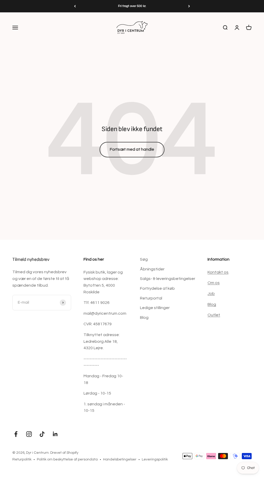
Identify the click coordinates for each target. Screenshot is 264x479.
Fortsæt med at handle (132, 149)
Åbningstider (152, 269)
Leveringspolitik (155, 459)
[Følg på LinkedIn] (55, 434)
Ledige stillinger (155, 308)
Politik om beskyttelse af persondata (67, 459)
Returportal (151, 298)
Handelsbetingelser (119, 459)
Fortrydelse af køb (157, 288)
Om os (214, 283)
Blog (144, 317)
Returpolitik (21, 459)
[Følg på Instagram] (29, 434)
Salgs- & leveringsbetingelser (167, 279)
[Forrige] (75, 6)
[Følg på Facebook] (15, 434)
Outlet (214, 315)
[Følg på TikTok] (42, 434)
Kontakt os (218, 272)
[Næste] (189, 6)
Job (211, 294)
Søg (144, 259)
